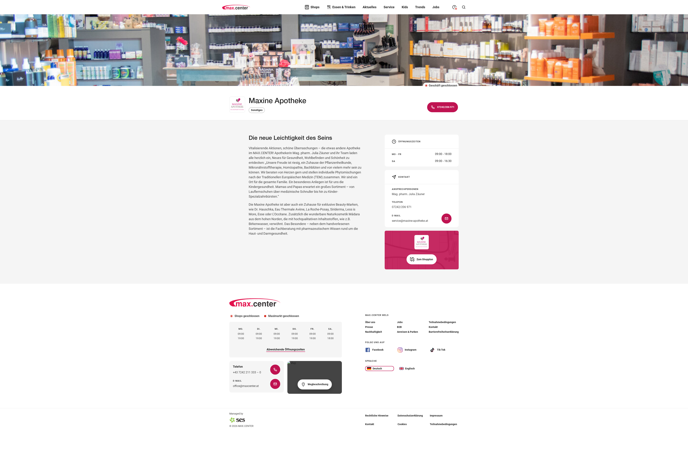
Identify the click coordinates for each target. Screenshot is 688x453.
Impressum (436, 415)
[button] (422, 259)
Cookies (402, 424)
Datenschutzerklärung (410, 415)
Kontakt (369, 424)
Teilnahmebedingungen (443, 424)
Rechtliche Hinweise (376, 415)
